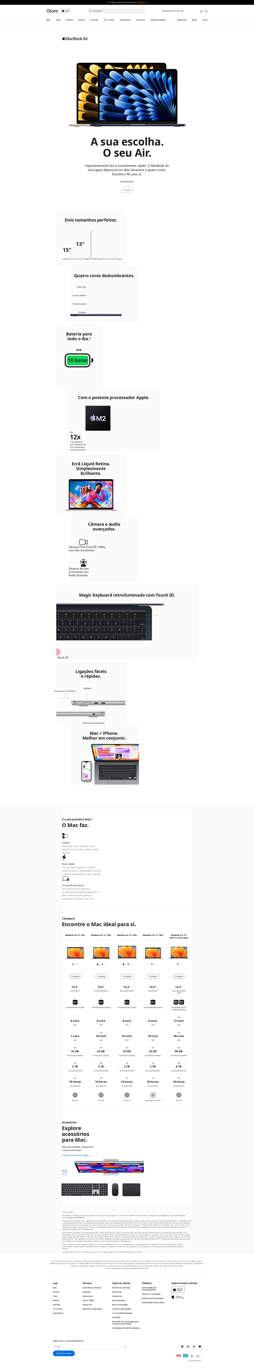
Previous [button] (47, 2)
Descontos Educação (92, 1309)
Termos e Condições (151, 1294)
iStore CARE (88, 1300)
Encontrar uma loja (121, 1288)
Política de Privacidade (152, 1298)
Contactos (117, 1296)
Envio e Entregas (120, 1305)
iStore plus (88, 1296)
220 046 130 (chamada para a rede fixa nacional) (125, 1323)
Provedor (116, 1317)
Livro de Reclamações (122, 1313)
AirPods (56, 1305)
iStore (198, 1361)
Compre (127, 189)
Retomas (87, 1292)
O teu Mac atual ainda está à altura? (126, 2)
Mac (55, 1288)
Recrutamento (118, 1300)
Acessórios (58, 1313)
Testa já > (141, 2)
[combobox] (117, 11)
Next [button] (206, 2)
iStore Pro (87, 1305)
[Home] (52, 10)
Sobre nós (117, 1292)
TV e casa (57, 1309)
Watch (56, 1300)
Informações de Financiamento (149, 1289)
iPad (55, 1296)
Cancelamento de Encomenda (126, 1328)
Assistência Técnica (92, 1288)
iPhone (56, 1292)
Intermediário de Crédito (153, 1302)
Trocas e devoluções (121, 1309)
